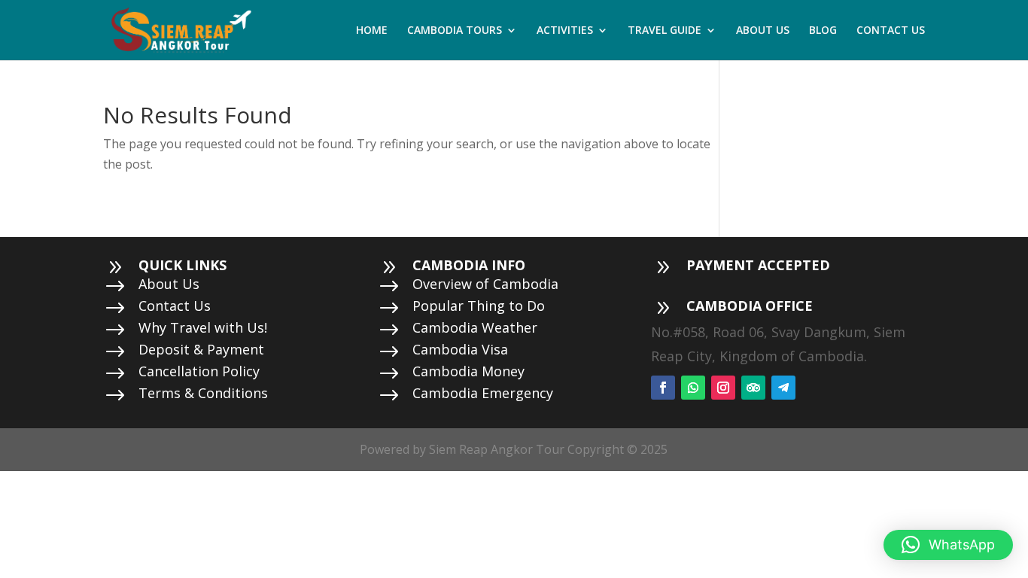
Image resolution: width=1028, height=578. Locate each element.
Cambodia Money (468, 371)
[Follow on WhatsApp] (693, 388)
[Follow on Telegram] (783, 388)
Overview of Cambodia (485, 284)
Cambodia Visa (460, 349)
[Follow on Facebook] (663, 388)
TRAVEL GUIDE (664, 31)
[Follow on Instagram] (723, 388)
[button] (948, 545)
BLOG (823, 31)
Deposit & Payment (201, 349)
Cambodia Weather (474, 327)
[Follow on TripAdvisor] (753, 388)
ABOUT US (762, 31)
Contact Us (174, 306)
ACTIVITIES (565, 31)
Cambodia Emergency (482, 393)
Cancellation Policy (199, 371)
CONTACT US (890, 31)
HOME (372, 31)
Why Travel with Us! (202, 327)
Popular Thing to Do (478, 306)
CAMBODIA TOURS (454, 31)
